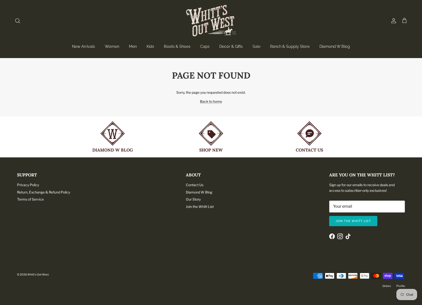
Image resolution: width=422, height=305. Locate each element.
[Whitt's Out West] (211, 21)
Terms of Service (30, 199)
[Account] (393, 21)
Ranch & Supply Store (290, 46)
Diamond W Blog (334, 46)
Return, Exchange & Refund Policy (43, 192)
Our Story (193, 199)
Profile (400, 286)
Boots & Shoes (177, 46)
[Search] (18, 21)
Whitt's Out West (38, 274)
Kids (150, 46)
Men (133, 46)
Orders (386, 286)
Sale (256, 46)
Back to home (211, 101)
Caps (205, 46)
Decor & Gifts (231, 46)
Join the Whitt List (200, 206)
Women (112, 46)
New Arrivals (83, 46)
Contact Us (194, 185)
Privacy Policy (28, 185)
